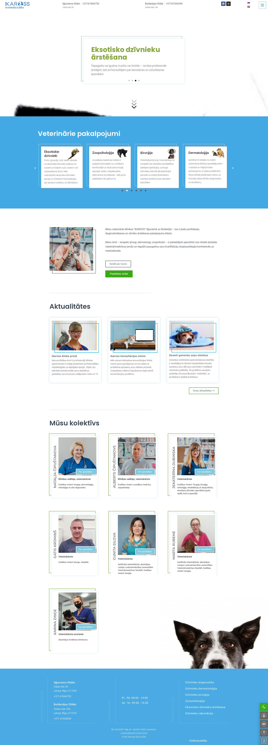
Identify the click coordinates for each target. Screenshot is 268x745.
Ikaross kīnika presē (64, 356)
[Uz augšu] (263, 741)
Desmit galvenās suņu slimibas (188, 355)
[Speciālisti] (263, 715)
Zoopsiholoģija (55, 153)
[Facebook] (223, 4)
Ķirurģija (98, 153)
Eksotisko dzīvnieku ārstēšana (205, 707)
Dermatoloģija (150, 153)
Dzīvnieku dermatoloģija (201, 688)
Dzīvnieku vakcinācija (199, 713)
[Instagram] (228, 4)
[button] (129, 80)
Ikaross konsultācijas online (128, 356)
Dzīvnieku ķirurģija (197, 694)
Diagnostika (197, 153)
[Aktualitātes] (263, 724)
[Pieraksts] (263, 707)
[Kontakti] (263, 732)
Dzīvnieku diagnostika (199, 682)
